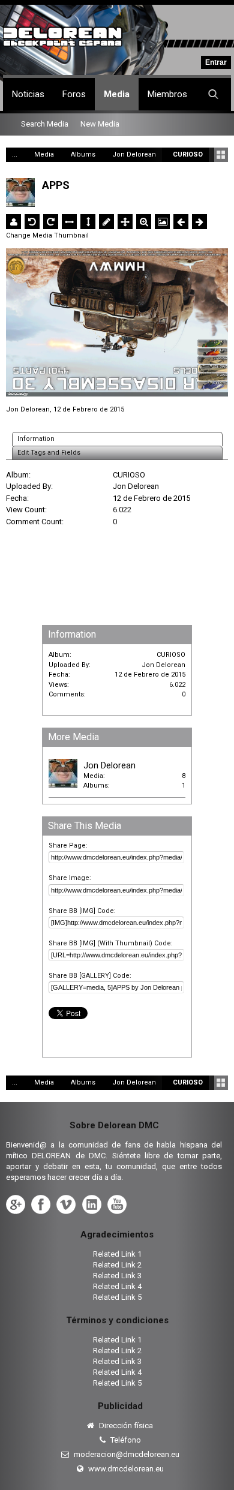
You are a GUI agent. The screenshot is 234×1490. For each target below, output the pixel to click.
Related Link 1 (117, 1253)
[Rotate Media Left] (32, 221)
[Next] (199, 221)
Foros (74, 94)
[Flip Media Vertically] (87, 221)
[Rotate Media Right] (50, 221)
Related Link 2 (117, 1264)
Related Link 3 (117, 1275)
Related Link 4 (117, 1286)
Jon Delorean (28, 409)
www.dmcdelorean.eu (125, 1468)
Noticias (28, 94)
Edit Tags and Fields (48, 452)
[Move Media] (125, 221)
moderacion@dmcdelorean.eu (125, 1454)
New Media (99, 123)
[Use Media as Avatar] (13, 221)
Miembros (167, 94)
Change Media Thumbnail (47, 235)
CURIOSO (129, 474)
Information (36, 439)
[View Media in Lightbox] (162, 221)
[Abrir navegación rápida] (221, 155)
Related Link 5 (117, 1297)
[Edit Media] (106, 221)
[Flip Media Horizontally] (69, 221)
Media (117, 94)
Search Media (44, 123)
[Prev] (180, 221)
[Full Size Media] (143, 221)
